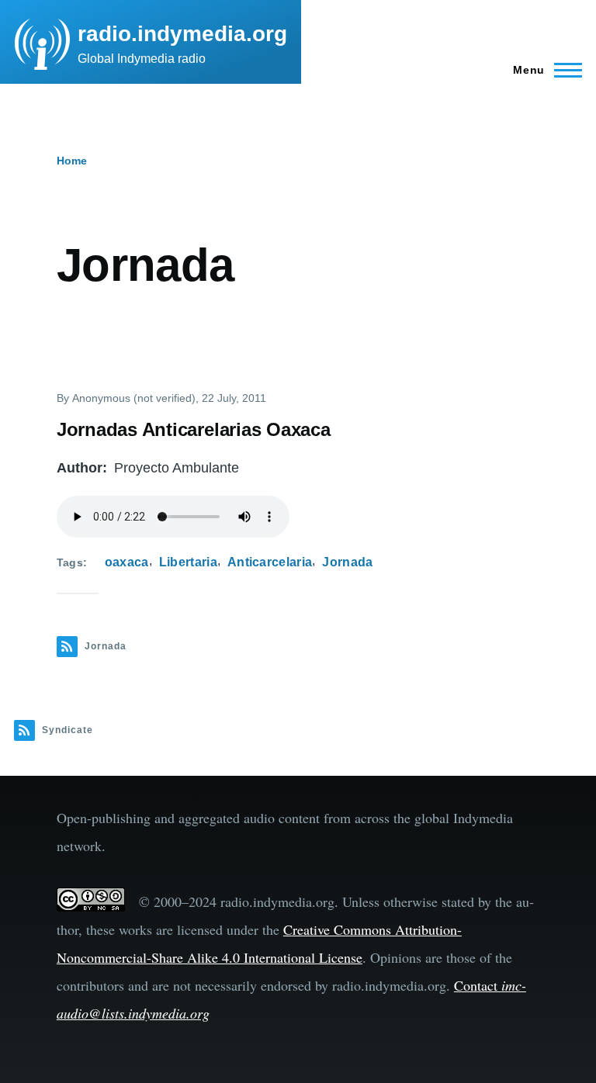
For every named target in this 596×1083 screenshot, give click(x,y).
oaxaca (127, 562)
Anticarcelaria (269, 562)
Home (72, 160)
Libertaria (188, 562)
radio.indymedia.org (182, 34)
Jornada (347, 562)
